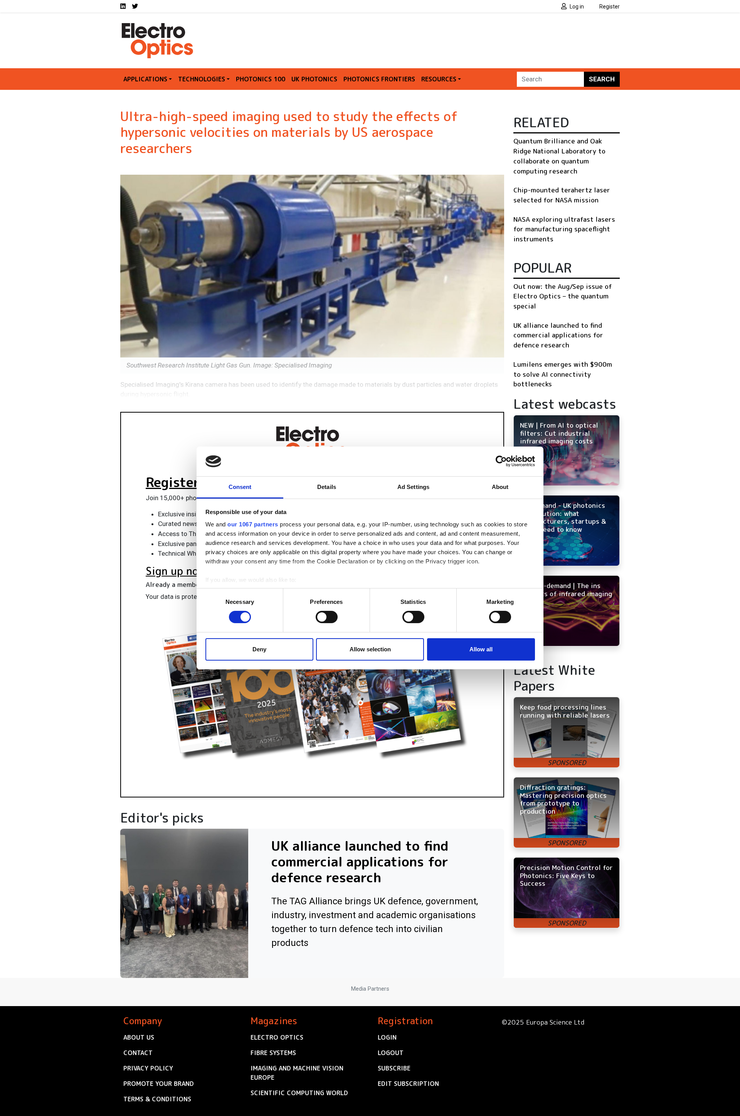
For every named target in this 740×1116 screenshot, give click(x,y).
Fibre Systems (273, 1053)
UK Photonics (314, 79)
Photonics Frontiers (379, 79)
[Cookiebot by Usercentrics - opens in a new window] (501, 461)
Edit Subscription (408, 1083)
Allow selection (370, 649)
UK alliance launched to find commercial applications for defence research (558, 335)
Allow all (481, 649)
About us (138, 1037)
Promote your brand (158, 1083)
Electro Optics (277, 1037)
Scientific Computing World (299, 1093)
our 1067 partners (252, 524)
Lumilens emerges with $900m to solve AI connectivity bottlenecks (562, 374)
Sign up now (176, 571)
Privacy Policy (148, 1068)
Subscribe (394, 1068)
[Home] (158, 26)
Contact (138, 1053)
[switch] (327, 617)
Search (602, 79)
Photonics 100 (260, 79)
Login (387, 1037)
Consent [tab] (240, 487)
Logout (391, 1053)
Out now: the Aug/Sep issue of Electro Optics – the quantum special (562, 296)
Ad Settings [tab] (413, 487)
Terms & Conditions (157, 1099)
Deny (259, 649)
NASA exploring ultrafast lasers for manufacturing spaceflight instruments (564, 229)
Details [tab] (326, 487)
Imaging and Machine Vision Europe (297, 1073)
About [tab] (500, 487)
